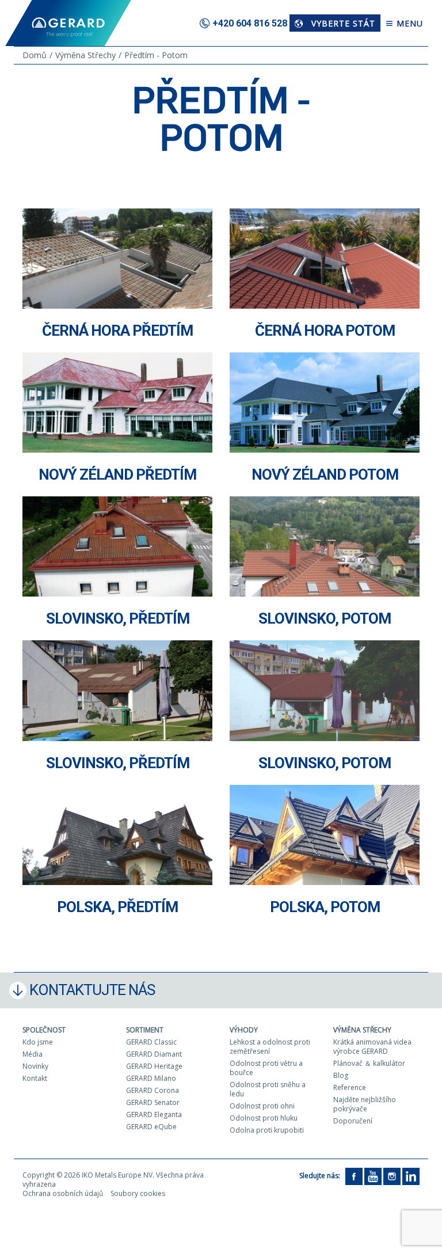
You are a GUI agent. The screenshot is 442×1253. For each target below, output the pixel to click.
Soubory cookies (137, 1193)
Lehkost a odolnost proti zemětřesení (270, 1046)
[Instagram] (392, 1175)
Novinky (35, 1066)
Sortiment (144, 1030)
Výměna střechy (362, 1030)
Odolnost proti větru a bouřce (266, 1067)
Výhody (244, 1030)
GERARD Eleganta (154, 1114)
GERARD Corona (152, 1090)
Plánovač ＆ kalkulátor (369, 1063)
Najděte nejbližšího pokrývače (364, 1104)
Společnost (44, 1030)
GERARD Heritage (154, 1066)
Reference (349, 1087)
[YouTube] (373, 1175)
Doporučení (352, 1121)
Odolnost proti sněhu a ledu (268, 1089)
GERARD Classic (151, 1042)
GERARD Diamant (154, 1054)
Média (32, 1054)
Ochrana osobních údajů (62, 1193)
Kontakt (34, 1078)
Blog (340, 1075)
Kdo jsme (37, 1042)
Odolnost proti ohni (262, 1106)
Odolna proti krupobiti (267, 1130)
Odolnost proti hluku (264, 1118)
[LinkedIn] (411, 1175)
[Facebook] (354, 1175)
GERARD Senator (153, 1102)
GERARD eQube (151, 1127)
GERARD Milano (151, 1078)
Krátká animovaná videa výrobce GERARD (372, 1046)
